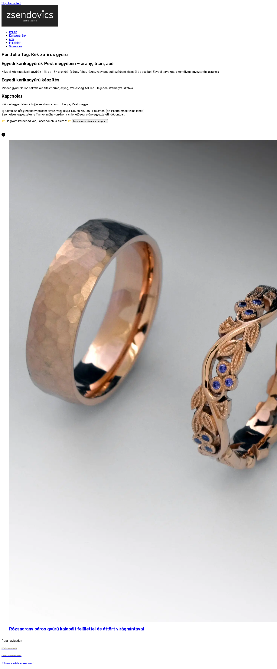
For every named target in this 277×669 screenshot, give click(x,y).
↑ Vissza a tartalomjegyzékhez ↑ (18, 663)
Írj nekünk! (15, 43)
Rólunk (13, 32)
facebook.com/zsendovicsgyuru (89, 121)
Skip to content (11, 3)
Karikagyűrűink (17, 35)
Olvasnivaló (15, 46)
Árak (11, 39)
